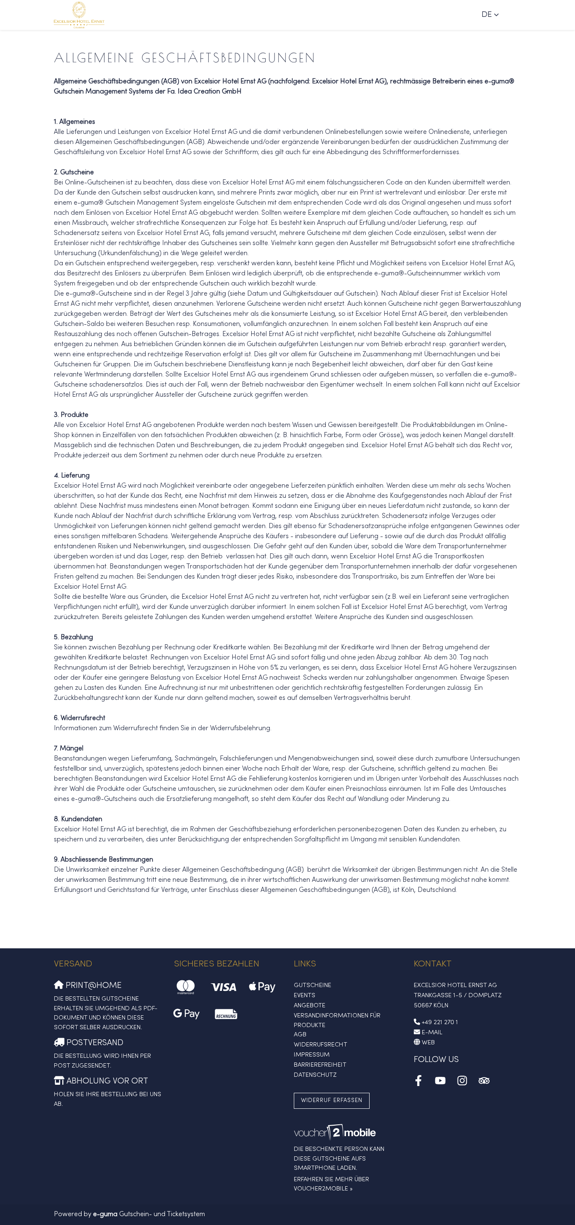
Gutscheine (312, 985)
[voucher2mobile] (336, 1133)
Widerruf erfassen (331, 1100)
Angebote (309, 1006)
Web (428, 1043)
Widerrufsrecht (320, 1045)
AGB (300, 1035)
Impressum (312, 1055)
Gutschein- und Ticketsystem (149, 1214)
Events (304, 995)
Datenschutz (315, 1075)
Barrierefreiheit (320, 1065)
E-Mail (432, 1033)
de (487, 15)
